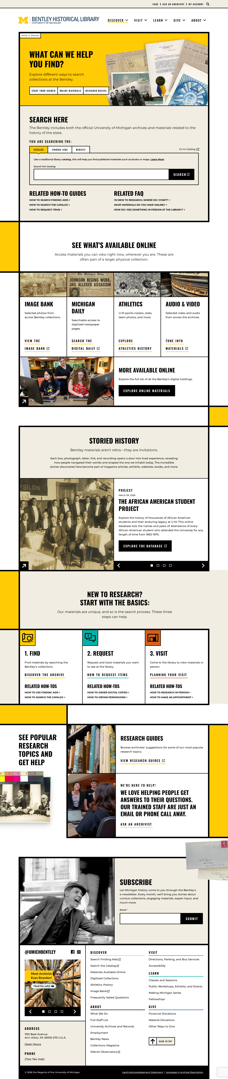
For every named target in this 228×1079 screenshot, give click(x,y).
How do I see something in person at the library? (148, 209)
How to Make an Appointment (170, 697)
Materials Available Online (107, 972)
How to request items (44, 209)
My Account (196, 4)
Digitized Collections (104, 978)
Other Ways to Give (162, 1026)
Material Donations (161, 1020)
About (95, 1006)
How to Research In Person (169, 692)
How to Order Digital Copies (107, 692)
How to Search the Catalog (44, 697)
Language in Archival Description (184, 1072)
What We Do (99, 1013)
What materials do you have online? (139, 204)
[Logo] (59, 20)
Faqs (155, 4)
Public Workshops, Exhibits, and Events (175, 986)
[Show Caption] (24, 401)
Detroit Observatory (103, 1051)
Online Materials (70, 90)
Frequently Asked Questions (109, 997)
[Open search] (207, 4)
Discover (98, 952)
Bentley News (99, 1039)
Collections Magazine (104, 1045)
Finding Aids (60, 149)
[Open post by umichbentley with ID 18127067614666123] (53, 988)
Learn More (157, 159)
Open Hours (33, 1044)
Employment (99, 1032)
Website (81, 149)
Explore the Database (143, 546)
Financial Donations (162, 1013)
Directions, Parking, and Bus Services (174, 959)
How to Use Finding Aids (41, 692)
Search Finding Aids (104, 959)
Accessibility (157, 965)
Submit (192, 918)
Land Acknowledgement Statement (142, 1072)
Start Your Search (44, 90)
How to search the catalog (48, 204)
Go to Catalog (187, 149)
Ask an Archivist (173, 4)
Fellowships (157, 999)
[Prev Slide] (118, 565)
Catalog (39, 149)
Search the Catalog (45, 166)
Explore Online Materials (146, 390)
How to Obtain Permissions (106, 697)
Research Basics (96, 90)
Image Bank (98, 991)
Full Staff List (99, 1020)
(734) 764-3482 (35, 1059)
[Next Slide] (203, 565)
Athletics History (101, 984)
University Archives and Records (112, 1026)
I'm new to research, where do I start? (141, 200)
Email (124, 909)
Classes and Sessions (163, 980)
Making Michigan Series (165, 992)
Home (24, 35)
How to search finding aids (48, 200)
